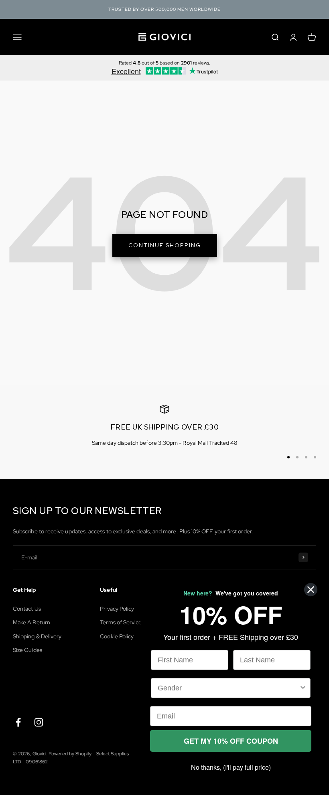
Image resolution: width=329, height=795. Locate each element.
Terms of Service (121, 622)
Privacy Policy (117, 608)
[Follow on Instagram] (38, 722)
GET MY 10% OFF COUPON (231, 741)
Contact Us (27, 608)
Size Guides (27, 650)
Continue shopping (164, 245)
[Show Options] (303, 688)
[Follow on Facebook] (18, 722)
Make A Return (31, 622)
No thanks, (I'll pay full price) (231, 767)
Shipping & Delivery (37, 636)
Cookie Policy (117, 636)
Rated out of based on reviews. (164, 63)
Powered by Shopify (70, 754)
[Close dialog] (311, 590)
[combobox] (228, 688)
